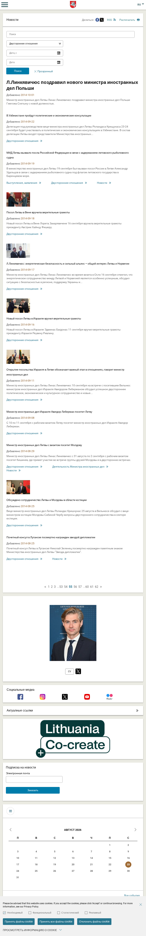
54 (65, 586)
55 (70, 586)
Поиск (17, 70)
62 (96, 586)
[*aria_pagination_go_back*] (45, 587)
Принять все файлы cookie (56, 921)
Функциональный (42, 912)
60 (87, 586)
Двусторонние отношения (22, 140)
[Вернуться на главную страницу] (73, 4)
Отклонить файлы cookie (94, 921)
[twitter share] (102, 20)
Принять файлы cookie (19, 921)
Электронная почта (18, 773)
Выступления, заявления (21, 182)
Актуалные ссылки (20, 710)
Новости (102, 182)
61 (92, 586)
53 (61, 586)
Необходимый (15, 912)
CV (69, 671)
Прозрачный (45, 71)
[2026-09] (135, 830)
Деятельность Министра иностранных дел (78, 466)
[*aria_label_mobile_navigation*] (5, 5)
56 (75, 586)
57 (80, 586)
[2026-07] (11, 830)
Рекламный (95, 912)
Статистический (70, 912)
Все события (132, 895)
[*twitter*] (78, 672)
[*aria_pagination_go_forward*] (101, 587)
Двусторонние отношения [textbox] (23, 43)
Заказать (32, 790)
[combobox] (34, 43)
